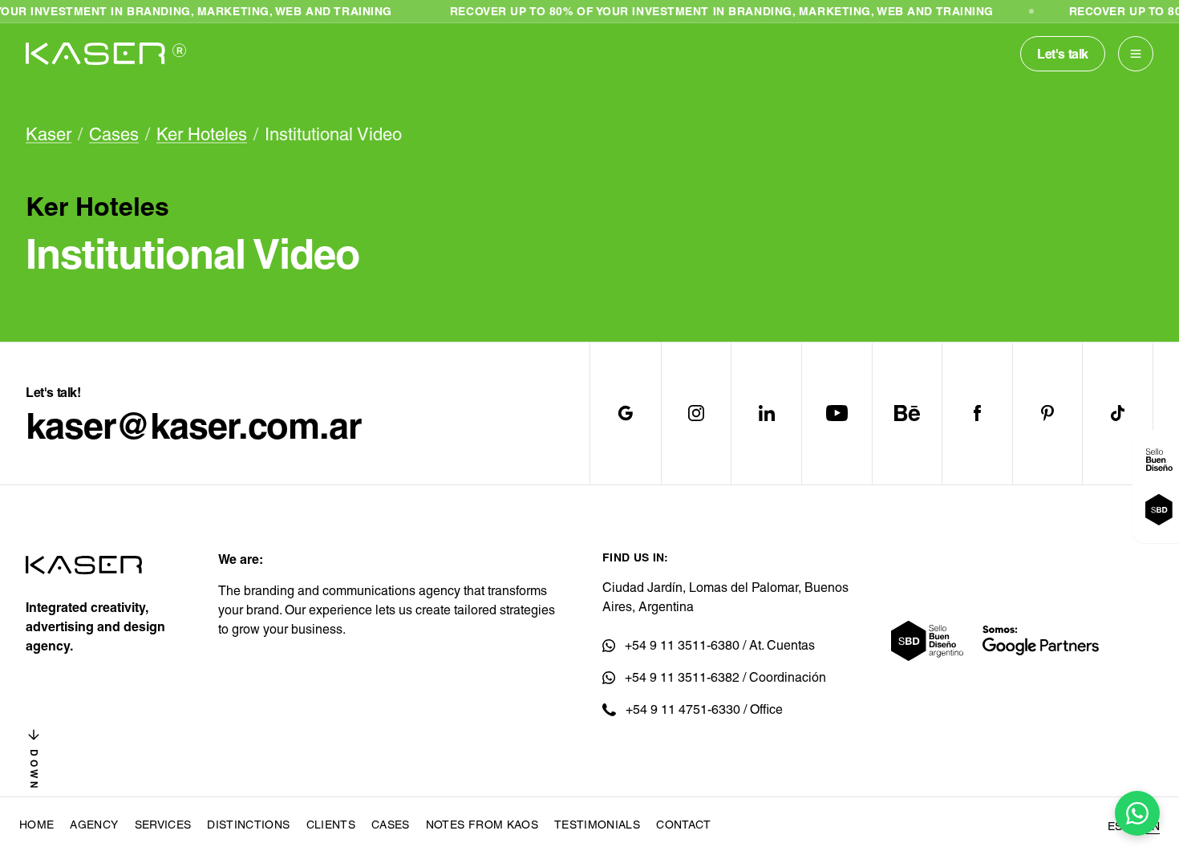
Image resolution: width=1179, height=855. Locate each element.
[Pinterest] (1047, 413)
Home (36, 824)
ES (1115, 826)
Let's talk (1062, 54)
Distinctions (248, 824)
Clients (330, 824)
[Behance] (907, 413)
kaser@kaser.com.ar (194, 426)
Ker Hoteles (201, 134)
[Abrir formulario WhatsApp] (1137, 813)
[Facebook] (977, 413)
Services (163, 824)
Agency (94, 824)
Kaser (48, 134)
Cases (114, 134)
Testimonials (597, 824)
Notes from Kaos (482, 824)
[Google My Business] (625, 413)
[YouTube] (836, 413)
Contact (683, 824)
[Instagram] (696, 413)
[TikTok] (1117, 413)
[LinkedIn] (766, 413)
